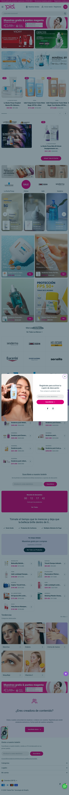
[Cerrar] (65, 376)
